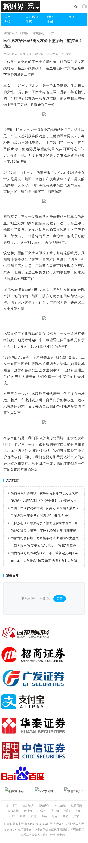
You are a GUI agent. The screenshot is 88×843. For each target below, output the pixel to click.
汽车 (76, 816)
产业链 (28, 810)
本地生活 (60, 805)
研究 (29, 21)
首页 (7, 17)
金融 (50, 21)
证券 (22, 816)
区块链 (55, 810)
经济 (72, 17)
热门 (67, 810)
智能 (65, 816)
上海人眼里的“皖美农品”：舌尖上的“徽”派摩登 (43, 545)
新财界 (23, 33)
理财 (54, 816)
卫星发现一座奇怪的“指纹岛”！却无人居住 (40, 515)
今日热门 (32, 17)
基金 (78, 810)
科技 (7, 21)
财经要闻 (44, 805)
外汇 (12, 816)
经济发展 (13, 810)
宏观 (33, 816)
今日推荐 (11, 805)
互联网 (41, 810)
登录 (60, 598)
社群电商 (76, 805)
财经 (50, 17)
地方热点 (38, 33)
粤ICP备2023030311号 (39, 823)
